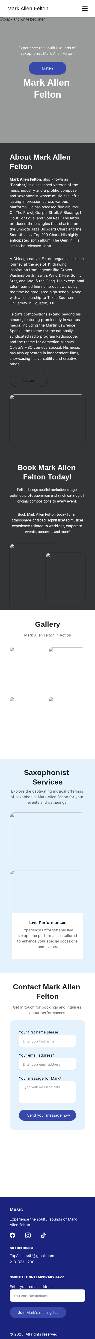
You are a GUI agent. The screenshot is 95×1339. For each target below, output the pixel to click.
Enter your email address (31, 1286)
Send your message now (48, 1115)
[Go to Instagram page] (28, 1235)
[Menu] (85, 8)
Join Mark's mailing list (38, 1312)
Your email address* (36, 1055)
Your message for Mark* (40, 1078)
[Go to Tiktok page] (43, 1235)
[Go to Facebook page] (12, 1235)
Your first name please (38, 1032)
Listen (47, 68)
